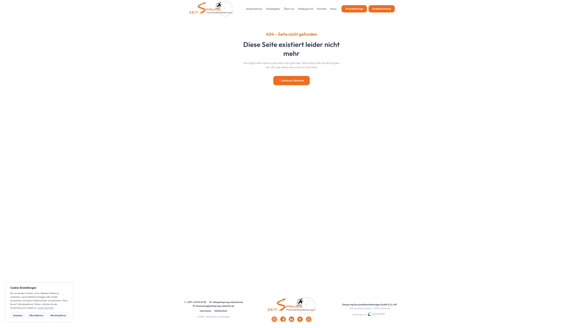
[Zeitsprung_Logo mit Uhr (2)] (211, 8)
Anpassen (17, 315)
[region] (39, 302)
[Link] (370, 306)
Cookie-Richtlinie (45, 307)
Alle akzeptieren (58, 315)
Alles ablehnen (36, 315)
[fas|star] (291, 305)
